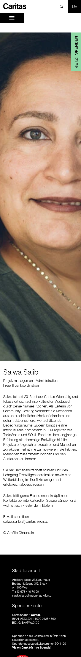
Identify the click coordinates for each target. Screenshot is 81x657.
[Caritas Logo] (15, 6)
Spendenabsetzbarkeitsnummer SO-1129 (39, 644)
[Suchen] (62, 6)
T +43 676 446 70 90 (25, 592)
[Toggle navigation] (12, 18)
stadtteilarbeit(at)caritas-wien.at (32, 595)
